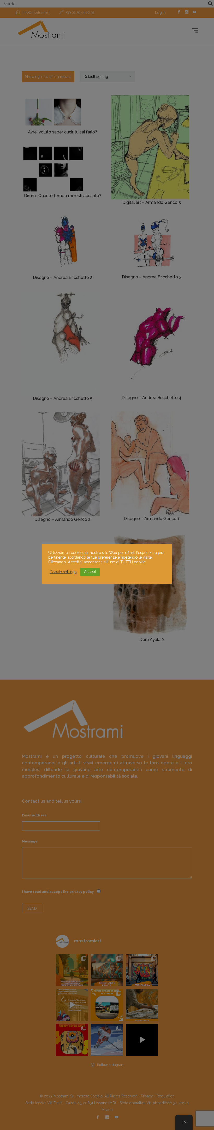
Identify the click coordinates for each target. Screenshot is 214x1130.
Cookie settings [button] (63, 572)
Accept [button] (90, 572)
